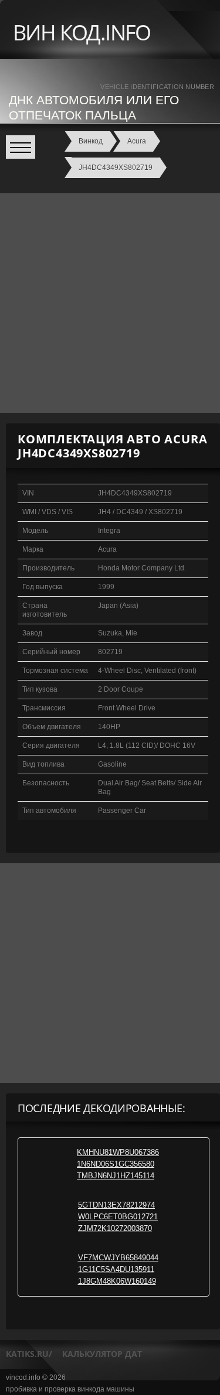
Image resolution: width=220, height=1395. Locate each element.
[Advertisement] (110, 303)
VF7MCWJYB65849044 (118, 1257)
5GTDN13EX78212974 (116, 1205)
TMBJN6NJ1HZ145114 (115, 1175)
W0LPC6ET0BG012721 (118, 1216)
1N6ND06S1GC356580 (115, 1164)
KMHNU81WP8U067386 (118, 1152)
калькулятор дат (102, 1353)
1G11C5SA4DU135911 (116, 1269)
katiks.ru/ (29, 1353)
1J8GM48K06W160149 (117, 1281)
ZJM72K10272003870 (115, 1228)
